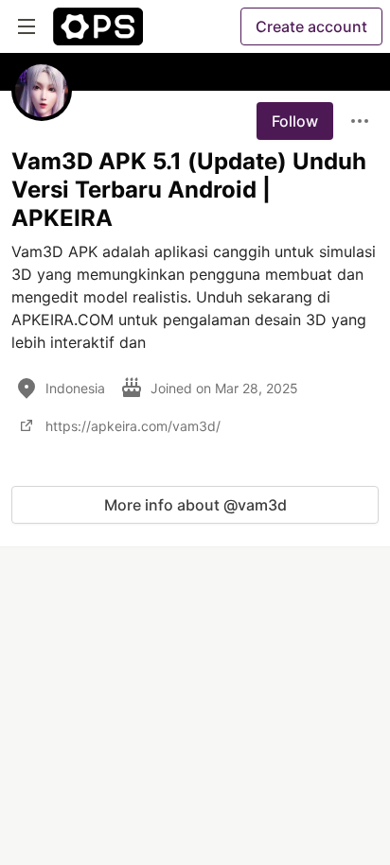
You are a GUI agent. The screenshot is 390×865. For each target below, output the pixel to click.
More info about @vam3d (195, 504)
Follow (295, 121)
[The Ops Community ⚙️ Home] (98, 26)
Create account (311, 26)
